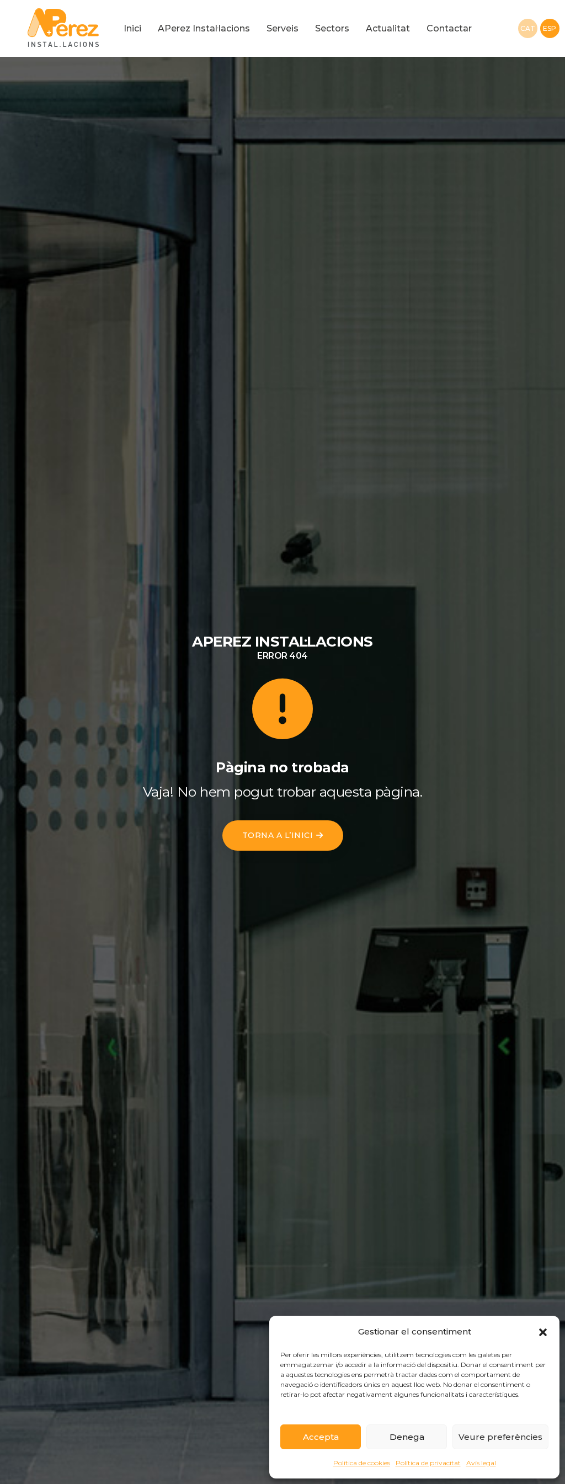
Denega (407, 1437)
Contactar (449, 28)
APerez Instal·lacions (204, 28)
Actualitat (388, 28)
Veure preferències (500, 1437)
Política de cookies (361, 1463)
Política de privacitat (428, 1463)
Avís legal (481, 1463)
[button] (542, 1331)
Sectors (332, 28)
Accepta (321, 1437)
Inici (132, 28)
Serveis (282, 28)
